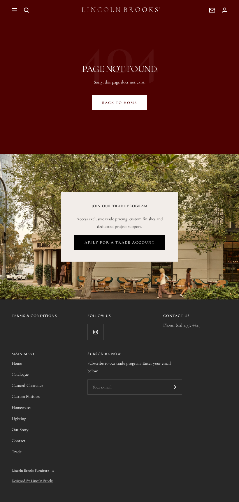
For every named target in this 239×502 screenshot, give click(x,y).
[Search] (26, 10)
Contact (18, 440)
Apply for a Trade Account (120, 242)
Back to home (119, 102)
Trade (17, 451)
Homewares (21, 407)
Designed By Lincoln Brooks (32, 480)
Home (17, 363)
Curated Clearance (27, 385)
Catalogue (20, 374)
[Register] (173, 387)
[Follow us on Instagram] (95, 332)
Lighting (19, 418)
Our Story (20, 429)
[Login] (224, 10)
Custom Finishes (26, 396)
